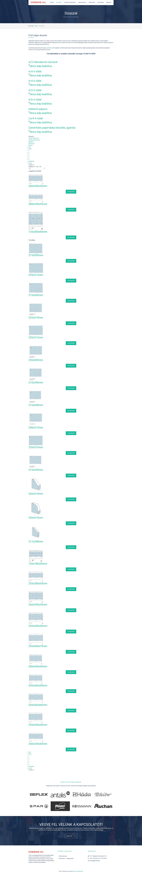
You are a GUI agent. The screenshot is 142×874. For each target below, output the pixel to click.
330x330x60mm (37, 743)
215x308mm (35, 405)
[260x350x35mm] (35, 597)
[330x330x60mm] (35, 737)
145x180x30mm (37, 563)
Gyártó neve (31, 143)
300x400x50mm (37, 666)
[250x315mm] (35, 508)
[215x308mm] (35, 396)
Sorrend (30, 145)
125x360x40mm (37, 231)
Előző (29, 149)
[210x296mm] (35, 374)
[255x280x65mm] (35, 576)
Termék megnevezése (34, 140)
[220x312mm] (35, 330)
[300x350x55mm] (35, 179)
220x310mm (35, 447)
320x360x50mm (37, 685)
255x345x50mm (37, 625)
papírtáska (49, 48)
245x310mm (35, 493)
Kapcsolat (69, 836)
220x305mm (35, 360)
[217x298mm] (35, 532)
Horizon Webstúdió (78, 871)
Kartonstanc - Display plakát (66, 858)
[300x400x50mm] (35, 659)
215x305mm (35, 255)
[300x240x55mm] (35, 198)
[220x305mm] (35, 351)
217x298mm (35, 541)
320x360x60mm (37, 704)
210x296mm (35, 382)
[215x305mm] (35, 248)
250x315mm (35, 517)
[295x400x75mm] (35, 639)
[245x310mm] (35, 484)
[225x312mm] (35, 268)
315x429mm (35, 469)
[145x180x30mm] (35, 555)
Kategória (30, 141)
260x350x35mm (37, 604)
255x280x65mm (37, 583)
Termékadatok (71, 191)
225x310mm (35, 317)
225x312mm (35, 274)
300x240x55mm (37, 204)
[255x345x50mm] (35, 618)
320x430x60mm (37, 724)
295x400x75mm (37, 646)
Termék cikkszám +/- (33, 138)
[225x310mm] (35, 309)
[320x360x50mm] (35, 679)
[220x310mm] (35, 440)
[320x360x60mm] (35, 698)
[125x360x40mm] (35, 221)
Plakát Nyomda (63, 856)
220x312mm (35, 337)
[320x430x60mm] (35, 717)
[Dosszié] (38, 2)
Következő (31, 161)
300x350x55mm (37, 186)
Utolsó (30, 163)
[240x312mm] (35, 419)
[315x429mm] (35, 461)
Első (29, 147)
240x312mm (35, 427)
